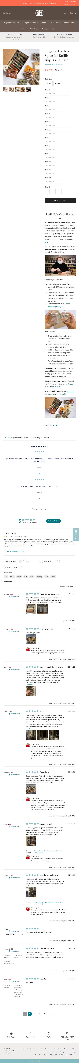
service (53, 577)
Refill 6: (47, 130)
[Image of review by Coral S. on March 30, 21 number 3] (54, 735)
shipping (39, 577)
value (32, 577)
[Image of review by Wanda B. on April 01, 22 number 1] (31, 609)
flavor (12, 577)
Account (25, 1049)
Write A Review (53, 521)
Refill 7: (47, 138)
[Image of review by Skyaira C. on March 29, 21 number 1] (31, 789)
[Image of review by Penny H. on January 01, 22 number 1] (31, 639)
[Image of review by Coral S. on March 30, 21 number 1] (31, 735)
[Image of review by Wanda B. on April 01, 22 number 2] (42, 609)
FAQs (66, 1)
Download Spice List (50, 1055)
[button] (39, 1061)
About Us (70, 391)
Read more (30, 685)
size (6, 577)
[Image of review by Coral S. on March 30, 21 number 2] (42, 735)
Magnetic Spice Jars (11, 23)
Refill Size (48, 79)
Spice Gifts (54, 23)
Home (7, 438)
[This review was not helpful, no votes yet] (73, 621)
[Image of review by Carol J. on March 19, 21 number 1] (31, 841)
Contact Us (33, 1049)
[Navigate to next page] (54, 1014)
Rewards (72, 5)
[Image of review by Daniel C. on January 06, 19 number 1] (31, 892)
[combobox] (32, 561)
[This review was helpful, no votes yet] (69, 659)
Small (48, 83)
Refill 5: (47, 122)
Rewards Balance (45, 1049)
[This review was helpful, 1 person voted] (69, 703)
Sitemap (61, 1052)
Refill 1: (47, 90)
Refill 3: (47, 106)
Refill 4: (48, 114)
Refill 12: (48, 178)
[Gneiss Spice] (39, 13)
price (46, 577)
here (46, 242)
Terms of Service (30, 1052)
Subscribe (73, 1)
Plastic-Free (38, 1055)
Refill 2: (47, 98)
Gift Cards (34, 29)
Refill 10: (48, 162)
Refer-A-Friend (57, 1049)
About (54, 29)
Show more (8, 581)
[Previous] (5, 67)
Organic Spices (30, 23)
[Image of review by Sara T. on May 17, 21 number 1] (31, 691)
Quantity (48, 187)
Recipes (45, 29)
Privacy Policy (52, 1052)
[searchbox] (11, 561)
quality (19, 577)
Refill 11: (48, 170)
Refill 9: (47, 154)
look (25, 577)
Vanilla (43, 23)
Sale (23, 29)
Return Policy (41, 1052)
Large (57, 83)
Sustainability (71, 1052)
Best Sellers (62, 1055)
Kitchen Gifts (69, 23)
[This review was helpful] (69, 621)
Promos (66, 5)
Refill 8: (47, 146)
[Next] (37, 67)
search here (55, 387)
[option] (21, 67)
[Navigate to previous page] (25, 1014)
